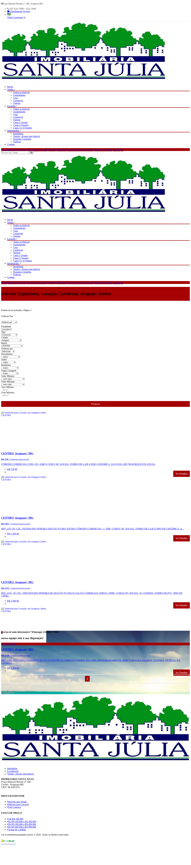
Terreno (16, 103)
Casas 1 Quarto (20, 122)
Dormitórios (7, 354)
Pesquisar (95, 404)
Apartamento (19, 95)
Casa (15, 98)
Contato (11, 144)
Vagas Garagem (8, 370)
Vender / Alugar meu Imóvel (26, 136)
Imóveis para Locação (37, 149)
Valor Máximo (8, 381)
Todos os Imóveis (21, 92)
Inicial (10, 86)
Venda (10, 89)
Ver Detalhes (181, 473)
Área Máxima (7, 392)
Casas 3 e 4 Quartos (22, 128)
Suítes (4, 359)
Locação (11, 106)
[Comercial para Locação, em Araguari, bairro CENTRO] (23, 447)
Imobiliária (18, 133)
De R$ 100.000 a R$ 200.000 (22, 821)
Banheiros (6, 365)
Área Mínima (7, 387)
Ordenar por (7, 348)
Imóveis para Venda (17, 149)
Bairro (4, 343)
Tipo (3, 332)
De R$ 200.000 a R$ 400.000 (22, 824)
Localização (13, 771)
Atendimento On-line (20, 11)
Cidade (4, 337)
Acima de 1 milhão (17, 829)
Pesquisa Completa (22, 139)
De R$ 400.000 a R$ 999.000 (22, 827)
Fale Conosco (14, 807)
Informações (13, 130)
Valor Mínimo (7, 376)
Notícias (17, 141)
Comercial (18, 100)
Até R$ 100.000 (15, 819)
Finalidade (6, 326)
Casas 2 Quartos (21, 125)
